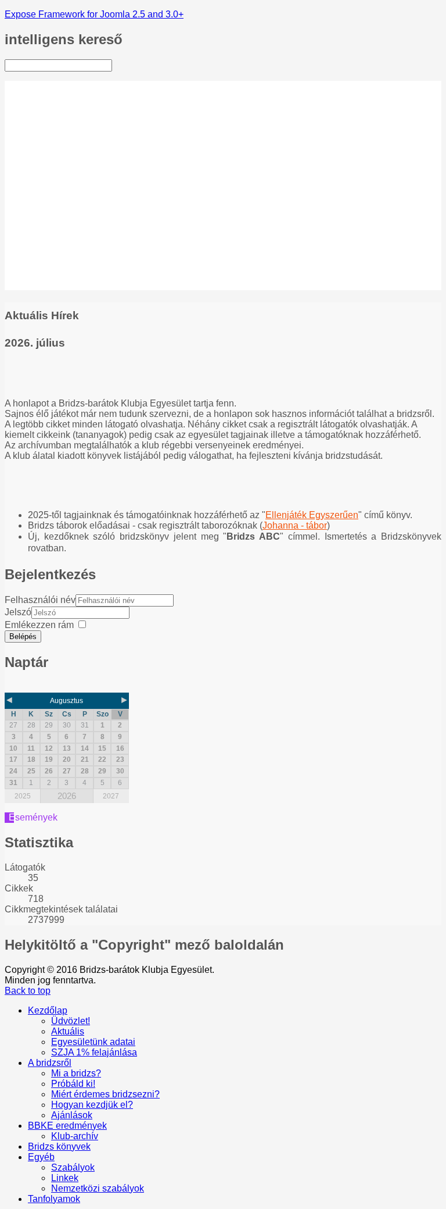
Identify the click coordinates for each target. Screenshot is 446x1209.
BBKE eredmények (67, 211)
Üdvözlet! (70, 96)
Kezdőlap (47, 86)
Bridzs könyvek (59, 232)
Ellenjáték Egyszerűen (311, 515)
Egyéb (41, 243)
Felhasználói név (40, 600)
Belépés (23, 636)
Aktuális (67, 107)
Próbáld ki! (73, 159)
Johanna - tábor (294, 525)
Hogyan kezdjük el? (92, 190)
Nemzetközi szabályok (97, 274)
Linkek (64, 264)
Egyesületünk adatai (93, 117)
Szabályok (73, 253)
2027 (111, 796)
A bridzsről (49, 138)
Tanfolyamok (54, 285)
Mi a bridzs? (76, 149)
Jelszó (18, 612)
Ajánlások (71, 201)
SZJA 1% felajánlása (94, 128)
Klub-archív (74, 222)
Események (33, 817)
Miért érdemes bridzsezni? (80, 175)
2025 (23, 796)
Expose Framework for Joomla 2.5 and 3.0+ (94, 14)
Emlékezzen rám (39, 625)
